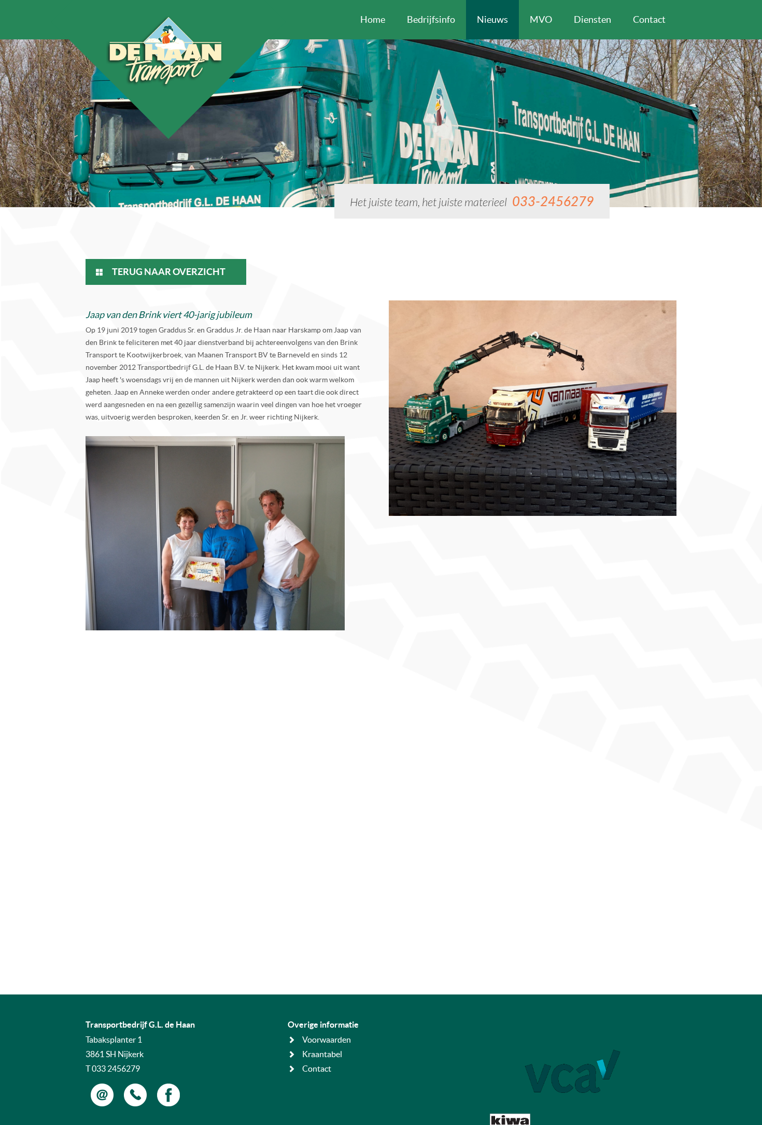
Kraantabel (322, 1054)
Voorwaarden (326, 1039)
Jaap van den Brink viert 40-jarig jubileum (169, 314)
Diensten (592, 19)
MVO (541, 19)
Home (372, 19)
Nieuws (492, 19)
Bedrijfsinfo (431, 19)
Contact (649, 19)
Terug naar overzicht (167, 271)
